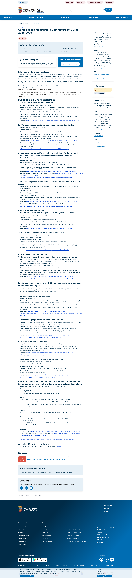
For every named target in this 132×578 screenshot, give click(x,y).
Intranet (105, 511)
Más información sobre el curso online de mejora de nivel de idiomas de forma (46, 279)
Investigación (65, 17)
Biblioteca (109, 2)
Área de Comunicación (48, 541)
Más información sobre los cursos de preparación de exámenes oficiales (44, 149)
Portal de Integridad (72, 526)
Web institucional (95, 565)
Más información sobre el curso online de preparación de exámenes (42, 337)
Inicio (19, 23)
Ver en (97, 68)
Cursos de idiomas (100, 93)
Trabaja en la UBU (47, 526)
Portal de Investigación (73, 535)
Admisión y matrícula (36, 17)
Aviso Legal (35, 565)
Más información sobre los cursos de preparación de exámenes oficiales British (45, 177)
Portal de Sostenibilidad (74, 529)
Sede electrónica (23, 523)
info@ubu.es (100, 539)
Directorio (47, 565)
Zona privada (110, 565)
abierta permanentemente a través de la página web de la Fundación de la (49, 375)
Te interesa (25, 23)
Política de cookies (61, 565)
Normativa (45, 538)
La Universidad (121, 17)
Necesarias (101, 573)
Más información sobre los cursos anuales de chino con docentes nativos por (46, 439)
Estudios (7, 17)
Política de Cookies (27, 576)
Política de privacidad (78, 565)
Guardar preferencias (104, 576)
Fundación (45, 532)
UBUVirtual (69, 2)
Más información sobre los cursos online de (37, 377)
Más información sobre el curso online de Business (37, 355)
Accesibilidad (22, 565)
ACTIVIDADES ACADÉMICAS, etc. (102, 89)
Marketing (101, 571)
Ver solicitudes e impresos (70, 64)
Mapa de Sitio (107, 508)
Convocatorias (46, 523)
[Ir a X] (21, 488)
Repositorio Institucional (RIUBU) (76, 541)
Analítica (100, 569)
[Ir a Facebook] (26, 488)
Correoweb (21, 529)
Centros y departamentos (74, 523)
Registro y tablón (47, 529)
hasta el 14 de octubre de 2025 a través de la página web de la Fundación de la (55, 431)
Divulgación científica (73, 538)
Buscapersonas (108, 505)
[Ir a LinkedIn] (31, 488)
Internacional (93, 17)
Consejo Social (46, 535)
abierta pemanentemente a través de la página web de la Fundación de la (49, 276)
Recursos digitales (23, 526)
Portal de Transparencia (74, 532)
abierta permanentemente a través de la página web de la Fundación (47, 250)
